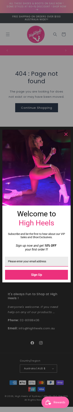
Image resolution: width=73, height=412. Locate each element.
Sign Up (36, 275)
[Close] (66, 134)
